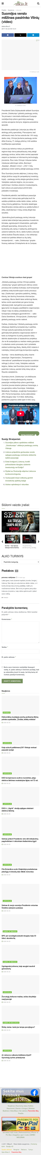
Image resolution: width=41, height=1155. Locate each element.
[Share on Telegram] (33, 35)
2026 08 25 (6, 783)
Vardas (5, 647)
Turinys (30, 1149)
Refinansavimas (24, 1132)
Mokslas (32, 1108)
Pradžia (4, 10)
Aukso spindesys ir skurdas (17, 484)
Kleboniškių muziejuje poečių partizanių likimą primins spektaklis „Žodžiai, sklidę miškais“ (20, 718)
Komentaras (7, 619)
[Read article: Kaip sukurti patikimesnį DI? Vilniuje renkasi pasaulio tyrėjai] (20, 735)
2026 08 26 (6, 722)
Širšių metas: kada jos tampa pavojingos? (18, 1027)
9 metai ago (21, 577)
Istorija (6, 712)
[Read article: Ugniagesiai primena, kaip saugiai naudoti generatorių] (20, 954)
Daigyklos (16, 1135)
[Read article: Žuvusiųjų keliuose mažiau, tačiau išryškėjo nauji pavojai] (20, 984)
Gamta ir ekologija (11, 1023)
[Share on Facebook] (8, 35)
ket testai (6, 1132)
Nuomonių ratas (21, 1106)
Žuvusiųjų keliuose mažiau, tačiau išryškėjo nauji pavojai (19, 997)
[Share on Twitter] (20, 35)
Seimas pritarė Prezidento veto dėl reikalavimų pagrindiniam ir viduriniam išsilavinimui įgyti (20, 839)
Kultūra (30, 1106)
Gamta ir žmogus (10, 931)
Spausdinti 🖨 (29, 435)
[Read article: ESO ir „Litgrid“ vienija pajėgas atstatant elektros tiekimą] (20, 796)
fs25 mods (14, 1132)
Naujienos (11, 10)
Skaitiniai (6, 1111)
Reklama (24, 1149)
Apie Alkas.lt (6, 1152)
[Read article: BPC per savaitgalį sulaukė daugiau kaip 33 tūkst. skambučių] (20, 923)
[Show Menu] (3, 3)
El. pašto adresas (9, 657)
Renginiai (16, 1149)
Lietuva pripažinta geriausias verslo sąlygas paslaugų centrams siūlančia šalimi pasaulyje (20, 455)
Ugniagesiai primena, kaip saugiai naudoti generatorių (18, 967)
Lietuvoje (18, 10)
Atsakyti (5, 597)
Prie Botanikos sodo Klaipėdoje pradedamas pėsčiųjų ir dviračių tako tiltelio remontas (19, 870)
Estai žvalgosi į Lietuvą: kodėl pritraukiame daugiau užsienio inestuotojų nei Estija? (17, 464)
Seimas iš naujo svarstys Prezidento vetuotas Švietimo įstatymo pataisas (20, 906)
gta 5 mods (25, 1135)
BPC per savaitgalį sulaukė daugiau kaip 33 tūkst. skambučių (19, 936)
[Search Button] (38, 3)
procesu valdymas (8, 577)
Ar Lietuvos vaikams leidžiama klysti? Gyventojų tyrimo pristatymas (16, 1056)
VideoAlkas (14, 1111)
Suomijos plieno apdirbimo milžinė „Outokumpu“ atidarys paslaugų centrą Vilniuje (21, 445)
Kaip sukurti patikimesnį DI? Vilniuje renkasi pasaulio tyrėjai (19, 748)
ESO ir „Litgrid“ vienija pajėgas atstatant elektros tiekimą (17, 809)
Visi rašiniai (23, 1111)
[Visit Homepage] (20, 3)
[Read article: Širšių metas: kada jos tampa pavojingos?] (20, 1015)
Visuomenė (10, 1108)
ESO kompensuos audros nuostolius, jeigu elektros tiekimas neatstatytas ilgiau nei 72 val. (20, 779)
